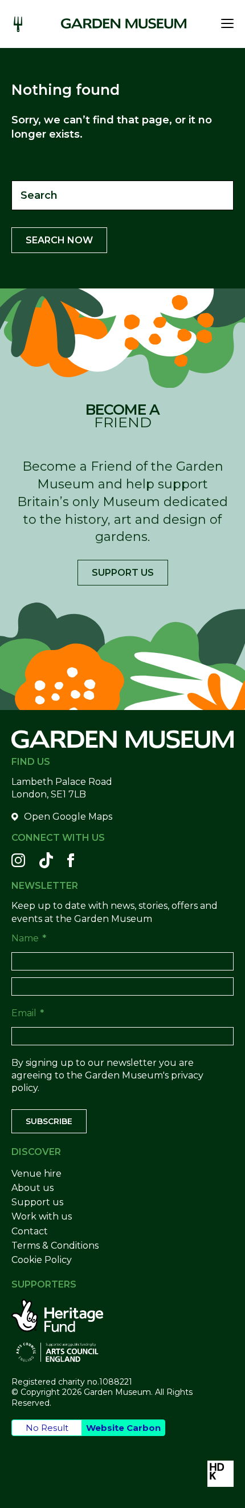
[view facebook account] (70, 860)
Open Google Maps (68, 816)
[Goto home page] (123, 23)
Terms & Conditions (55, 1245)
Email (27, 1013)
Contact (29, 1231)
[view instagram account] (18, 860)
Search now (59, 240)
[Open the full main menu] (224, 23)
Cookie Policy (41, 1259)
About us (32, 1187)
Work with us (41, 1216)
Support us (123, 572)
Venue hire (36, 1173)
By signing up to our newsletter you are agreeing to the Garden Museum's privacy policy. (107, 1075)
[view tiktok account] (46, 860)
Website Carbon (123, 1427)
